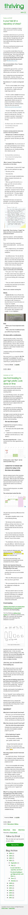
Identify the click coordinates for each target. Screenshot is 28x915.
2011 (10, 897)
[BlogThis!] (5, 369)
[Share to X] (7, 369)
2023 (10, 855)
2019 (10, 885)
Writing (16, 824)
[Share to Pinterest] (10, 369)
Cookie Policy (12, 908)
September (14, 863)
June (12, 878)
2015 (10, 888)
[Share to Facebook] (8, 369)
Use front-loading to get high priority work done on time (13, 381)
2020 (10, 883)
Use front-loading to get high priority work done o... (16, 874)
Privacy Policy (5, 908)
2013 (10, 893)
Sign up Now (15, 845)
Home (14, 829)
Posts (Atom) (13, 832)
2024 (10, 853)
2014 (10, 890)
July (12, 865)
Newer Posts (6, 829)
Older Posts (21, 829)
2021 (10, 860)
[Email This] (4, 369)
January (13, 881)
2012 (10, 895)
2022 (10, 858)
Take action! (10, 824)
